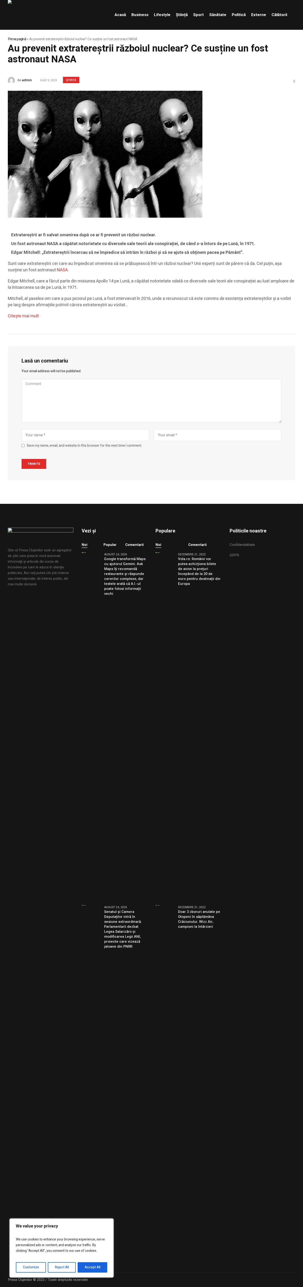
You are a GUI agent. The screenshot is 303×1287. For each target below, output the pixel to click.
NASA (62, 270)
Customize (31, 1267)
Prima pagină (17, 39)
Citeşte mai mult (23, 316)
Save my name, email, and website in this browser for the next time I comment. (84, 445)
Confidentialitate (242, 544)
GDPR (234, 555)
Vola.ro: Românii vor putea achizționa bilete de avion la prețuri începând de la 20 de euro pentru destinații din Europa (199, 571)
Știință (71, 80)
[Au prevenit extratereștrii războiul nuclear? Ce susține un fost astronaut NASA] (105, 154)
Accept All (92, 1267)
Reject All (62, 1267)
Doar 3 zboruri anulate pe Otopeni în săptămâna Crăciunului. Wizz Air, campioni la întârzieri (199, 919)
